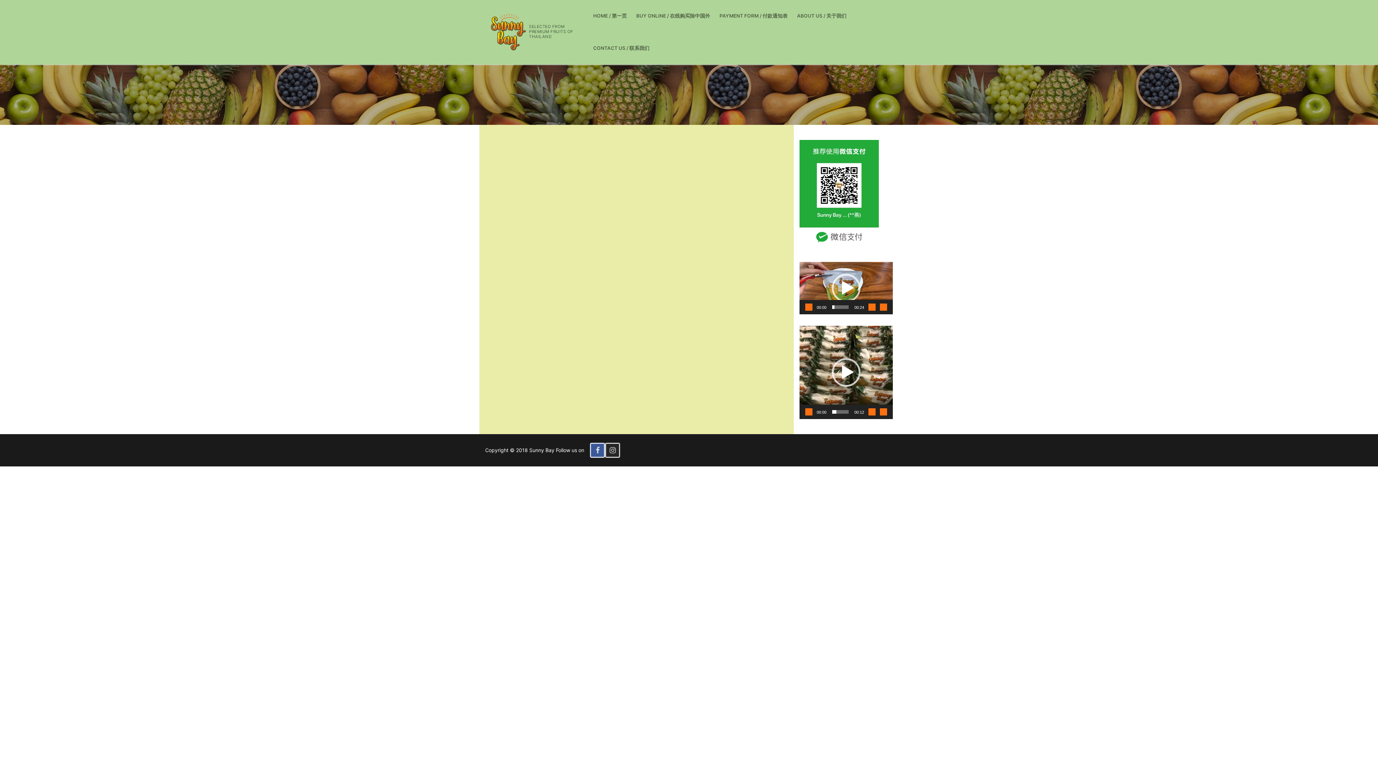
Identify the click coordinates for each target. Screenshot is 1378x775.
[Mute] (872, 307)
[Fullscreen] (883, 307)
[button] (846, 288)
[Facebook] (597, 450)
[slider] (840, 307)
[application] (846, 288)
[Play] (808, 307)
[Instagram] (612, 450)
